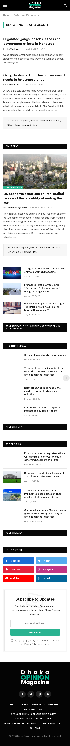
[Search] (65, 5)
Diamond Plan (29, 125)
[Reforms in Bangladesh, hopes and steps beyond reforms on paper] (12, 477)
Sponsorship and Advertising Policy (33, 714)
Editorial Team (33, 709)
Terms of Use (44, 719)
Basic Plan (54, 120)
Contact (35, 728)
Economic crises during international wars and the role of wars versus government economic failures (45, 456)
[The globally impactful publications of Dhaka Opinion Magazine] (12, 273)
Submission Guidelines (45, 704)
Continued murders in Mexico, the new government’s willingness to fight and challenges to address (45, 513)
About (12, 704)
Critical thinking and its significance (45, 355)
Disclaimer (48, 723)
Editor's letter (13, 187)
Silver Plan (13, 125)
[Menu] (5, 5)
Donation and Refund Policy (21, 723)
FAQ (60, 723)
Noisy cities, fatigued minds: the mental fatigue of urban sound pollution (42, 391)
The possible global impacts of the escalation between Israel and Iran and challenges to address (43, 371)
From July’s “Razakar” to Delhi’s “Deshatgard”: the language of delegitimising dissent (42, 288)
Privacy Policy (31, 644)
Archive (24, 704)
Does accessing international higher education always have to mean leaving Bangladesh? (44, 306)
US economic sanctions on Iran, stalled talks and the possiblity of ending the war (33, 198)
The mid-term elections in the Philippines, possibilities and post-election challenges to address (43, 493)
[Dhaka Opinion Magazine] (35, 5)
